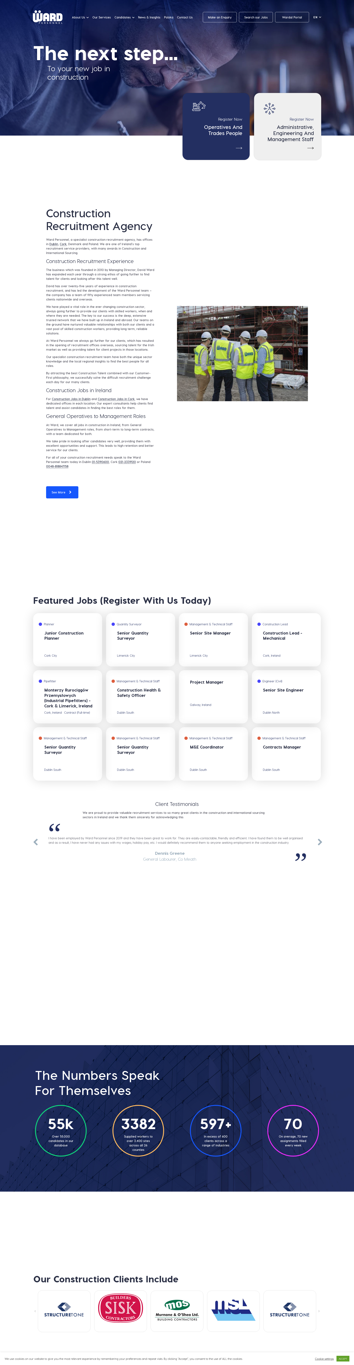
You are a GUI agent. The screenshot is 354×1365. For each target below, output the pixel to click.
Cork (63, 244)
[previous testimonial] (35, 842)
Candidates (122, 17)
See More (58, 492)
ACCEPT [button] (343, 1358)
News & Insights (149, 17)
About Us (78, 17)
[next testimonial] (319, 842)
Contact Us (185, 17)
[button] (35, 1311)
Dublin (53, 244)
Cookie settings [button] (324, 1358)
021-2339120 (127, 462)
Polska (168, 17)
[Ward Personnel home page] (48, 17)
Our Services (101, 17)
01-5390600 (100, 462)
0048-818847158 (57, 466)
